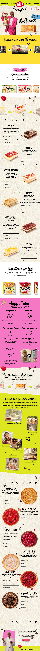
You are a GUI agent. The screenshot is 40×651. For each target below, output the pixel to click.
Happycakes (28, 3)
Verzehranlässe (35, 3)
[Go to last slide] (9, 50)
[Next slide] (30, 50)
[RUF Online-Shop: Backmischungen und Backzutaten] (20, 6)
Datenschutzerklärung (33, 649)
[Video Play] (29, 356)
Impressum (23, 649)
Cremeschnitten (4, 3)
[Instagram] (27, 640)
